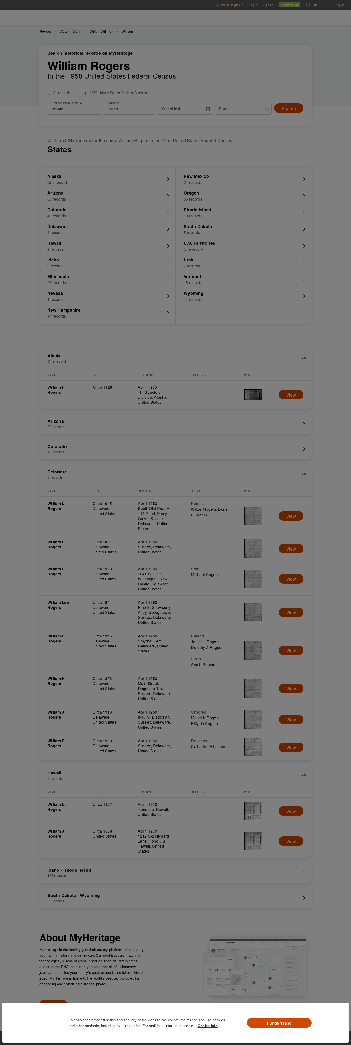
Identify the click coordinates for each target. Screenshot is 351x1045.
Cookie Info (208, 1025)
